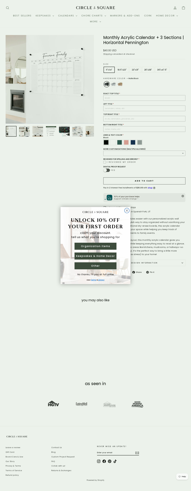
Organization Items (95, 246)
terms (93, 280)
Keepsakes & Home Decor (95, 256)
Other (95, 265)
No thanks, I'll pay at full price (95, 274)
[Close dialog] (126, 210)
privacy (101, 280)
